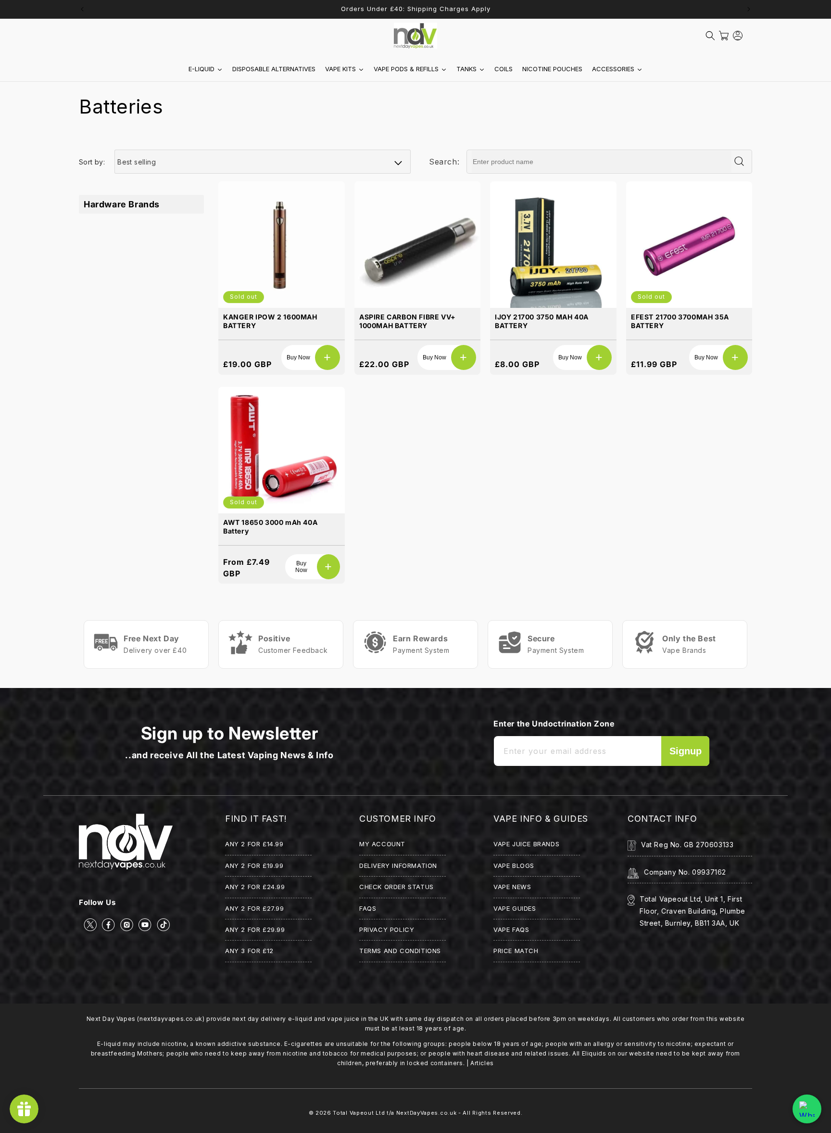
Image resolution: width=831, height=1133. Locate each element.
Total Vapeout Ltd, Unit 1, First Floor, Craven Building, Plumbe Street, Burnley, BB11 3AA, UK (692, 911)
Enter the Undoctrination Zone (553, 723)
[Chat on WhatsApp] (807, 1109)
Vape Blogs (513, 865)
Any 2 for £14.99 (254, 844)
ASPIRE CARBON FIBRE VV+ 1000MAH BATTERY (407, 321)
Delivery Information (398, 865)
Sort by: (92, 162)
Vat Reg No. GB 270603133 (687, 844)
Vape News (512, 887)
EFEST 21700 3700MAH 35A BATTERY (680, 321)
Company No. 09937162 (685, 872)
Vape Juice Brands (526, 844)
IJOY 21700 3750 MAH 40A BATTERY (542, 321)
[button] (710, 35)
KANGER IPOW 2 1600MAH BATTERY (270, 321)
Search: (444, 161)
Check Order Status (396, 887)
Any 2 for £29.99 (255, 929)
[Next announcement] (748, 9)
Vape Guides (514, 908)
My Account (382, 844)
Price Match (516, 951)
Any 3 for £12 (249, 951)
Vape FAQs (511, 929)
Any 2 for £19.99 (254, 865)
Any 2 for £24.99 (255, 887)
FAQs (367, 908)
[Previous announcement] (82, 9)
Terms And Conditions (400, 951)
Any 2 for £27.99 (254, 908)
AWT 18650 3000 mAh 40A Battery (270, 526)
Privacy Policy (386, 929)
